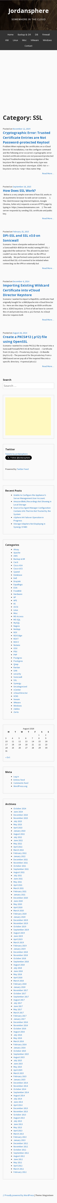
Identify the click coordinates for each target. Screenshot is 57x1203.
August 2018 (19, 964)
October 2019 (20, 926)
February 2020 (20, 913)
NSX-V (16, 642)
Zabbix (17, 708)
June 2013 (18, 1124)
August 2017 (19, 999)
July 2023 (18, 821)
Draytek (17, 581)
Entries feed (19, 779)
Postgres (18, 657)
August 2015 (19, 1057)
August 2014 (19, 1095)
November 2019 (21, 923)
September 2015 (21, 1054)
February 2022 (20, 853)
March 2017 (19, 1012)
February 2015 (20, 1076)
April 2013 (18, 1130)
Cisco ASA (18, 565)
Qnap (16, 664)
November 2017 (21, 990)
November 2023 (21, 818)
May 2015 (18, 1066)
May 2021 (18, 881)
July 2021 (18, 875)
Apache (17, 552)
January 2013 (19, 1140)
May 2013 (18, 1127)
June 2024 (18, 811)
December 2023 (21, 814)
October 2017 (20, 993)
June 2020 (18, 901)
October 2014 (20, 1089)
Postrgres (18, 661)
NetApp (17, 629)
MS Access (18, 616)
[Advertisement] (28, 80)
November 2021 (21, 862)
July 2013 (18, 1121)
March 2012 (19, 1168)
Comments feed (21, 783)
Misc (24, 40)
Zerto (16, 712)
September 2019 (21, 929)
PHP (15, 654)
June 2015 (18, 1063)
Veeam (17, 699)
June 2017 (18, 1006)
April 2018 (18, 977)
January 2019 (19, 948)
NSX (15, 632)
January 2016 (19, 1047)
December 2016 (21, 1022)
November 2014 (21, 1086)
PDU (15, 651)
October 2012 (20, 1149)
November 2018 (21, 955)
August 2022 (19, 834)
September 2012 (21, 1153)
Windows (47, 40)
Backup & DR (24, 34)
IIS (15, 603)
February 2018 (20, 984)
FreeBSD (17, 591)
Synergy (17, 683)
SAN (15, 670)
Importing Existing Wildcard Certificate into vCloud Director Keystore (26, 290)
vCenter (17, 689)
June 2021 (18, 878)
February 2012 (20, 1172)
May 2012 (18, 1162)
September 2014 (21, 1092)
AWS (16, 555)
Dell (15, 578)
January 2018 (19, 987)
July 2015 (18, 1060)
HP (15, 597)
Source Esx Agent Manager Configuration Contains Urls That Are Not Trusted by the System (32, 511)
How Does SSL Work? (19, 190)
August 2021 (19, 872)
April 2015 (18, 1070)
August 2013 (19, 1117)
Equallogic (18, 584)
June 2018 (18, 971)
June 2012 (18, 1159)
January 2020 (19, 917)
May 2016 (18, 1038)
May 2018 (18, 974)
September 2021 (21, 869)
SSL (15, 680)
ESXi (15, 587)
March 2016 (19, 1041)
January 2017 (19, 1019)
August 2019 (19, 932)
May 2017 (18, 1009)
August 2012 (19, 1156)
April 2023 (18, 827)
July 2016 (18, 1035)
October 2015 (20, 1050)
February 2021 (20, 891)
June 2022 (18, 840)
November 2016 (21, 1025)
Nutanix (17, 645)
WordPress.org (20, 786)
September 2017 (21, 996)
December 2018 (21, 952)
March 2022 (19, 850)
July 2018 (18, 968)
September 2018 (21, 961)
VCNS (16, 696)
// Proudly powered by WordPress (18, 1195)
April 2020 (18, 907)
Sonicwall (18, 677)
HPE (15, 600)
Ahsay (16, 549)
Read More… (48, 173)
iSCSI (16, 606)
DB (36, 34)
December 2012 (21, 1143)
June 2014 (18, 1101)
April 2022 (18, 846)
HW (7, 40)
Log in (16, 776)
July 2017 (18, 1003)
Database (18, 575)
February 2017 (20, 1015)
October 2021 (20, 866)
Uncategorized (20, 686)
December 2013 (21, 1108)
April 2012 (18, 1165)
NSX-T (16, 638)
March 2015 (19, 1073)
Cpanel (17, 571)
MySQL (17, 622)
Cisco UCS (18, 568)
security (17, 673)
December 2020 (21, 897)
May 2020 (18, 904)
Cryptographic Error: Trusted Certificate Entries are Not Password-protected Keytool (26, 137)
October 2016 (20, 1028)
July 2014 (18, 1098)
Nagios (17, 626)
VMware (35, 40)
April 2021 (18, 885)
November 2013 (21, 1111)
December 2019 (21, 920)
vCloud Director (21, 693)
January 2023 (19, 830)
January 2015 (19, 1079)
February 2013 (20, 1137)
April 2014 (18, 1105)
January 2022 (19, 856)
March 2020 (19, 910)
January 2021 (19, 894)
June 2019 (18, 936)
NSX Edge (18, 635)
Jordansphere (28, 11)
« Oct (7, 757)
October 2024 (20, 808)
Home (10, 34)
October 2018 (20, 958)
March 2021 (19, 888)
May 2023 (18, 824)
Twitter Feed (23, 469)
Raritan (17, 667)
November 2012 (21, 1146)
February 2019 (20, 945)
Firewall (46, 34)
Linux (15, 40)
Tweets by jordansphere (16, 454)
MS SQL (17, 619)
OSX (15, 648)
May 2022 (18, 843)
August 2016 (19, 1031)
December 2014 (21, 1082)
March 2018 (19, 980)
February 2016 (20, 1044)
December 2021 (21, 859)
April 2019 (18, 939)
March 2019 (19, 942)
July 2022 (18, 837)
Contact (28, 45)
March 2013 (19, 1133)
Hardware (18, 594)
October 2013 (20, 1114)
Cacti (16, 562)
